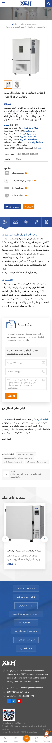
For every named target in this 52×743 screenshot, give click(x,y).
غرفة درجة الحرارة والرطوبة (13, 462)
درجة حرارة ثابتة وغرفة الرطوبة (26, 614)
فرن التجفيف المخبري (26, 588)
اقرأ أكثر (10, 564)
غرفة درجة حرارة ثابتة (26, 597)
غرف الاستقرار (26, 648)
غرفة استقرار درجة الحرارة (26, 631)
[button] (5, 539)
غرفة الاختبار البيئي (26, 605)
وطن (15, 24)
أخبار (24, 723)
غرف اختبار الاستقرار (26, 640)
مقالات (18, 723)
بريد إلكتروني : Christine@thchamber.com (25, 688)
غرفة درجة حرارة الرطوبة (26, 454)
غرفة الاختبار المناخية (26, 623)
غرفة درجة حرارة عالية (28, 24)
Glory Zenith (13, 732)
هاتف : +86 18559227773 (18, 692)
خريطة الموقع (8, 723)
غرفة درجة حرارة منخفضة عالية (37, 462)
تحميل (30, 207)
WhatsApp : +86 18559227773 (20, 696)
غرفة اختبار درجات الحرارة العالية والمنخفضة (18, 458)
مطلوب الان (14, 207)
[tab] (5, 222)
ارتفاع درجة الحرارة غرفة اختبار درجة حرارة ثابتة (26, 551)
